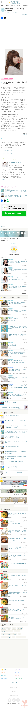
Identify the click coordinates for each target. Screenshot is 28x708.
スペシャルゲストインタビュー (11, 12)
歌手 (4, 226)
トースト (4, 637)
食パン (3, 631)
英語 (9, 628)
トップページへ (14, 682)
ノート (18, 637)
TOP (5, 669)
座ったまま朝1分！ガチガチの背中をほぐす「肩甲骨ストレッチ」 (16, 442)
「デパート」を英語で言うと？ (12, 446)
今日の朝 (19, 669)
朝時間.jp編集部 (24, 14)
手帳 (13, 637)
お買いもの (20, 678)
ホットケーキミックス (7, 634)
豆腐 (20, 634)
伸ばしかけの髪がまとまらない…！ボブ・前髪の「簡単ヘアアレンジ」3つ (16, 426)
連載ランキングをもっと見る (20, 506)
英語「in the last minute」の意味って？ (14, 472)
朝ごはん (4, 628)
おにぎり (20, 628)
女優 (2, 226)
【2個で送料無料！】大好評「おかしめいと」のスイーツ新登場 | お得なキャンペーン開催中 (16, 431)
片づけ (23, 637)
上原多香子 (25, 134)
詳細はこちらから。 (7, 179)
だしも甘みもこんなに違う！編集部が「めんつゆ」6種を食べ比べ (15, 457)
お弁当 (14, 628)
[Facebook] (2, 18)
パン (9, 637)
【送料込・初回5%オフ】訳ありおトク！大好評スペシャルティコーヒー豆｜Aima (16, 437)
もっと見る (23, 293)
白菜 (15, 634)
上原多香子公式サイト (6, 150)
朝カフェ (19, 672)
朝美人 (5, 675)
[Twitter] (5, 18)
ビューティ (20, 675)
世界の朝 (5, 678)
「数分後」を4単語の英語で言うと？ (13, 415)
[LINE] (8, 201)
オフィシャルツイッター (7, 153)
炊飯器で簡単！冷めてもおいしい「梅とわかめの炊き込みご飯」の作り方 (14, 452)
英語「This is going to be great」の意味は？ (15, 420)
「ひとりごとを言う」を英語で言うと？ (14, 461)
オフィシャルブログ (6, 152)
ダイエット (9, 631)
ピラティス (17, 631)
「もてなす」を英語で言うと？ (12, 467)
